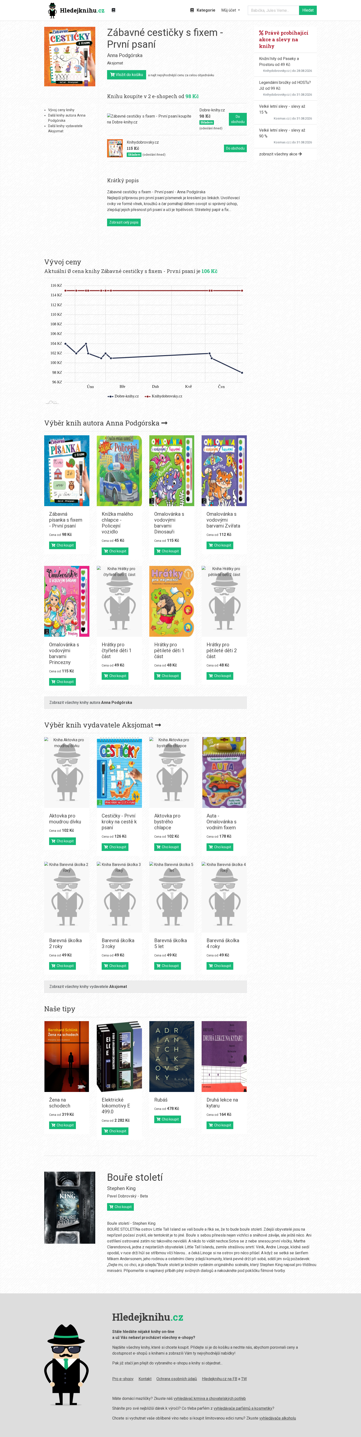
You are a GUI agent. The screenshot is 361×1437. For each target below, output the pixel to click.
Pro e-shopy (123, 1378)
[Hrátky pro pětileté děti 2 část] (224, 601)
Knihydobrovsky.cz (276, 71)
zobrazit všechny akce (278, 154)
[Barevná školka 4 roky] (224, 897)
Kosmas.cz (282, 118)
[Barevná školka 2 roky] (66, 897)
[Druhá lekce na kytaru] (224, 1056)
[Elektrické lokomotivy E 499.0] (119, 1056)
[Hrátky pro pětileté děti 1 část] (171, 601)
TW (244, 1378)
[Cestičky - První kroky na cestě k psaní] (119, 772)
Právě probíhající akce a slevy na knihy (283, 39)
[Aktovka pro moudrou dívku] (66, 772)
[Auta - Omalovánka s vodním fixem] (224, 772)
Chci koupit (64, 545)
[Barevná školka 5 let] (171, 897)
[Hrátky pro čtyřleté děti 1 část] (119, 601)
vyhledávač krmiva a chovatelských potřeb (210, 1398)
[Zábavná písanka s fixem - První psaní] (66, 470)
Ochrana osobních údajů (176, 1378)
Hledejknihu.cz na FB (219, 1378)
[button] (230, 10)
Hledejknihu (82, 10)
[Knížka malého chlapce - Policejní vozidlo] (119, 470)
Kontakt (145, 1378)
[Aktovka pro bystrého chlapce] (171, 772)
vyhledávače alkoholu (277, 1418)
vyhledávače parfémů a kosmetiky (243, 1408)
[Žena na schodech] (66, 1056)
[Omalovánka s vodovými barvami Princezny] (66, 601)
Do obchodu (238, 119)
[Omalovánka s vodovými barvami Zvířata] (224, 470)
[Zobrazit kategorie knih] (113, 10)
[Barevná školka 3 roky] (119, 897)
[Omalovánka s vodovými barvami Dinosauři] (171, 470)
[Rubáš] (171, 1056)
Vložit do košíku (129, 74)
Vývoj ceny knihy (61, 110)
